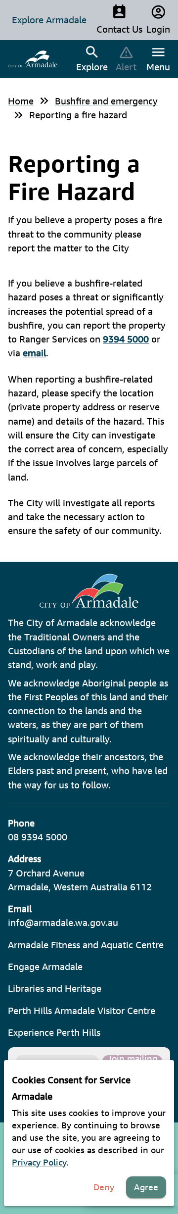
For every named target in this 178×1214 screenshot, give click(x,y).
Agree (146, 1187)
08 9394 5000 (37, 836)
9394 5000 (126, 339)
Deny (103, 1187)
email (34, 352)
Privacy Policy (39, 1162)
